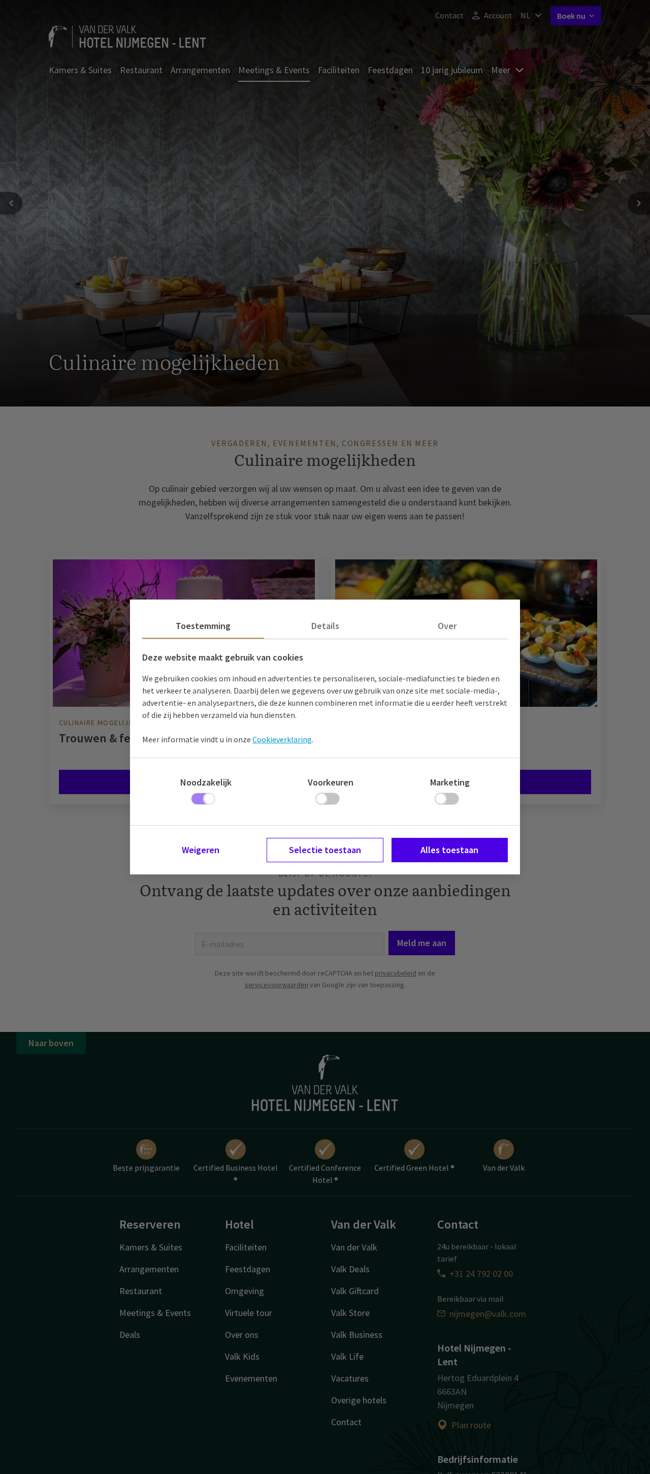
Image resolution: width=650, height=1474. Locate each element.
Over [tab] (447, 626)
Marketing (450, 782)
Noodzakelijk (206, 782)
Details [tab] (325, 626)
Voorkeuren (330, 782)
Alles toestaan (449, 850)
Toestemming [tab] (203, 626)
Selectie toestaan (325, 850)
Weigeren (200, 850)
